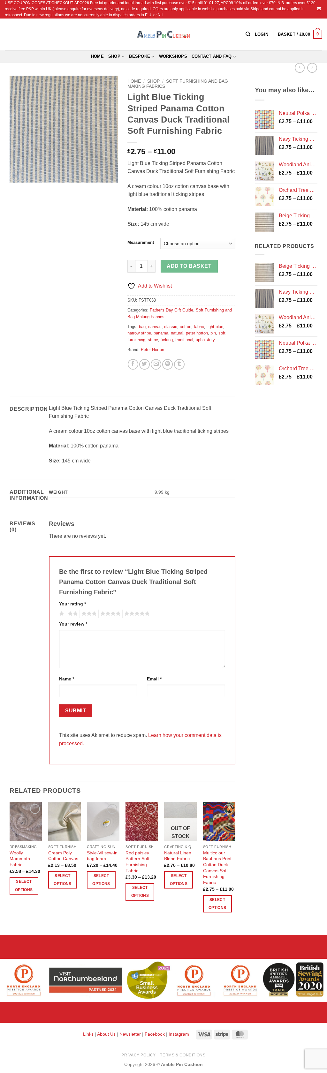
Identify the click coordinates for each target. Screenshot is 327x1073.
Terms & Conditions (182, 1055)
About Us (106, 1034)
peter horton (197, 333)
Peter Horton (152, 349)
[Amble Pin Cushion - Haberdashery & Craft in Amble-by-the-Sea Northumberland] (163, 34)
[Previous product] (312, 68)
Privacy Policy (138, 1055)
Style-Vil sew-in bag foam (102, 855)
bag (142, 326)
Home (97, 56)
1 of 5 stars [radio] (60, 614)
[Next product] (300, 68)
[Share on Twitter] (144, 364)
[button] (300, 34)
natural (177, 333)
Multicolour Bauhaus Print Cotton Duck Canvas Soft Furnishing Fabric (217, 867)
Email (154, 678)
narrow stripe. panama (147, 333)
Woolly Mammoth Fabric (20, 858)
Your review (73, 624)
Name (66, 678)
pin (213, 333)
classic (170, 326)
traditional (184, 339)
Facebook (155, 1034)
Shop (114, 56)
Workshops (173, 56)
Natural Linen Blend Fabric (177, 855)
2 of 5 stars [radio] (72, 614)
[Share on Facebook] (133, 364)
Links (89, 1034)
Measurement (140, 242)
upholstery (205, 339)
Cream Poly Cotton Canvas (63, 855)
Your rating (72, 603)
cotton (185, 326)
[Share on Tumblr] (179, 364)
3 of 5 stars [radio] (88, 614)
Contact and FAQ (212, 56)
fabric (199, 326)
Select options (24, 885)
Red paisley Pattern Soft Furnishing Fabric (137, 861)
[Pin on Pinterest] (167, 364)
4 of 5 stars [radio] (109, 614)
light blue (215, 326)
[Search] (248, 34)
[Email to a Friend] (156, 364)
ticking (167, 339)
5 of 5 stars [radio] (136, 614)
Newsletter (130, 1034)
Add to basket (189, 266)
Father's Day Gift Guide (171, 310)
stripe (153, 339)
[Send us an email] (319, 9)
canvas (155, 326)
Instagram (179, 1034)
